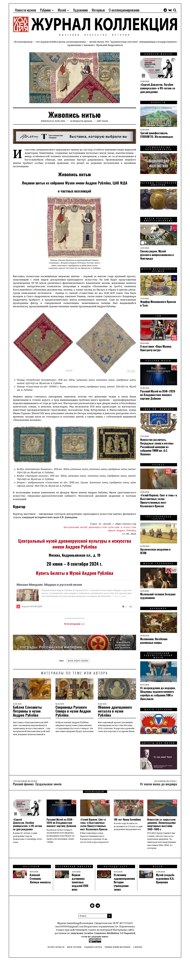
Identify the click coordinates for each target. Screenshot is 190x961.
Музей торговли (74, 947)
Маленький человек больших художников (158, 596)
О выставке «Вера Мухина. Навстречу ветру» (156, 348)
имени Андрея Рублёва (74, 546)
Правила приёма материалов (117, 947)
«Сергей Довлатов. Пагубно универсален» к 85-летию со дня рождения (157, 88)
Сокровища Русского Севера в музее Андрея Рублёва (73, 711)
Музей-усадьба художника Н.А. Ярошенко (165, 878)
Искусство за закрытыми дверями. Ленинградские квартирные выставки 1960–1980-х (161, 824)
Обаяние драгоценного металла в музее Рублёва (115, 711)
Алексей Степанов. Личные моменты (40, 878)
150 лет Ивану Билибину (127, 819)
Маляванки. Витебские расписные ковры (153, 641)
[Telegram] (165, 10)
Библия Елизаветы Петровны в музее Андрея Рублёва (27, 711)
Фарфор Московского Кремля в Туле (158, 303)
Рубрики (45, 10)
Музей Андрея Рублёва (78, 661)
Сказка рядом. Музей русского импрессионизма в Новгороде (157, 254)
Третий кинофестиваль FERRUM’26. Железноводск (156, 135)
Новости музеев (25, 10)
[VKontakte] (170, 10)
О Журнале (137, 947)
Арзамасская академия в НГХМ (155, 551)
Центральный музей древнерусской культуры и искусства (74, 540)
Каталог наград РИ (56, 947)
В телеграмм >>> (74, 623)
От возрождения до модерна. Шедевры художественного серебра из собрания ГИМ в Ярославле (158, 693)
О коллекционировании (124, 10)
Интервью (98, 10)
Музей (62, 10)
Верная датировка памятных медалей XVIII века (80, 882)
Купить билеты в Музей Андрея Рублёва (74, 573)
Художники (80, 10)
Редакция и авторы (93, 947)
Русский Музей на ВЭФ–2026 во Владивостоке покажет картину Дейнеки (157, 394)
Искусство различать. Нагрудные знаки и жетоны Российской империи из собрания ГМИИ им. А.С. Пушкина (156, 446)
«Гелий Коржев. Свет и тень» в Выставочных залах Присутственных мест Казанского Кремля (158, 500)
